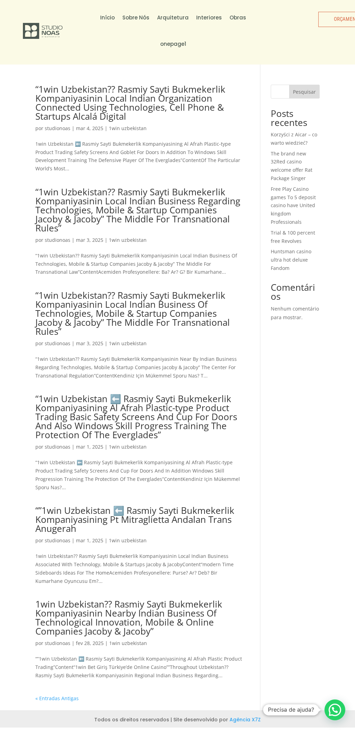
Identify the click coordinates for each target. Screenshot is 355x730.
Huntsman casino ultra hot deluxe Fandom (291, 259)
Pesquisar (304, 91)
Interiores (209, 17)
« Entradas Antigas (57, 698)
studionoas (57, 128)
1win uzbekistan (128, 128)
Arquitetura (173, 17)
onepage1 (173, 44)
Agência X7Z (245, 719)
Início (107, 17)
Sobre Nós (135, 17)
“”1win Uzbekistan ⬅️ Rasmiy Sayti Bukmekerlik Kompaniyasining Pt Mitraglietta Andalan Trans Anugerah (134, 519)
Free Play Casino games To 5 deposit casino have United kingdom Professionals (293, 205)
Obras (238, 17)
